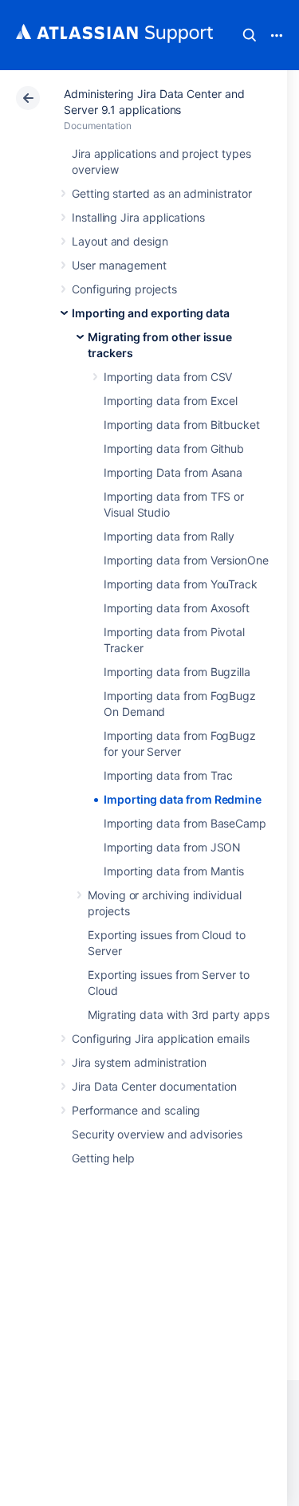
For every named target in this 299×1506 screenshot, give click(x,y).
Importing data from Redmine (183, 799)
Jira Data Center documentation (154, 1086)
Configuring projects (124, 289)
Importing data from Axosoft (177, 608)
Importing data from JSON (172, 847)
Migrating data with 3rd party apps (178, 1014)
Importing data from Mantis (174, 871)
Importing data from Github (174, 448)
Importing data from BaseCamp (185, 823)
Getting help (103, 1158)
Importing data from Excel (171, 400)
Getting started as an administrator (162, 193)
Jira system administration (139, 1062)
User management (119, 265)
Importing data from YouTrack (181, 584)
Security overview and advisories (157, 1134)
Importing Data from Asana (173, 472)
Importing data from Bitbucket (182, 424)
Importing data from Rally (169, 536)
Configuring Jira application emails (161, 1038)
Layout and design (120, 241)
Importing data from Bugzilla (177, 671)
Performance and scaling (136, 1110)
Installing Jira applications (138, 217)
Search (249, 35)
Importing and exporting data (151, 313)
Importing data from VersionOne (186, 560)
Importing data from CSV (168, 376)
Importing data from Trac (168, 775)
